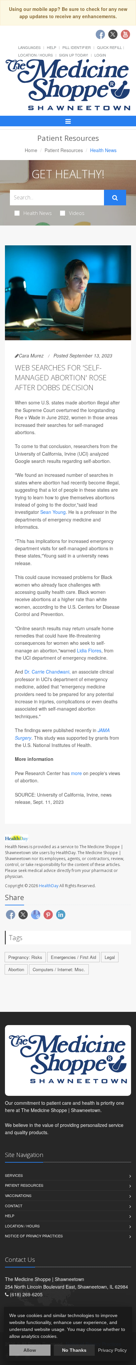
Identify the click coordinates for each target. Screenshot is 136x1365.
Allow (29, 1350)
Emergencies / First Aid (73, 957)
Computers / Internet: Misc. (59, 969)
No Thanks (74, 1350)
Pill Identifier (76, 47)
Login (100, 55)
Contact (13, 1205)
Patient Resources (64, 150)
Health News (37, 213)
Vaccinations (18, 1195)
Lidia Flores (89, 650)
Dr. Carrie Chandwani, (47, 671)
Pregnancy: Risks (25, 957)
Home (31, 150)
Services (14, 1175)
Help (51, 47)
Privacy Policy (112, 1350)
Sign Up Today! (73, 55)
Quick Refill (109, 47)
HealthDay (48, 886)
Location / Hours (35, 55)
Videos (77, 213)
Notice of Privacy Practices (34, 1235)
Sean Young (53, 512)
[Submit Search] (115, 198)
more (76, 773)
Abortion (16, 969)
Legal (110, 957)
